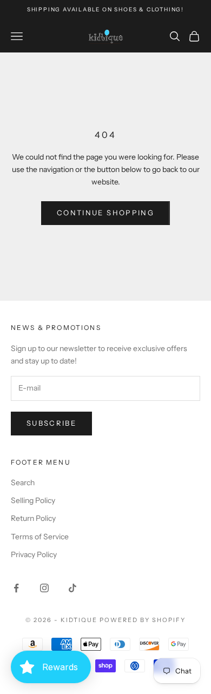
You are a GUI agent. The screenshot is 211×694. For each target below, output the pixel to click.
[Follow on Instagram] (44, 588)
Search (23, 482)
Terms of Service (40, 536)
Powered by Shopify (143, 620)
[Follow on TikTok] (72, 588)
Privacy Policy (34, 554)
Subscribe (51, 423)
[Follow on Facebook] (16, 588)
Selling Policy (33, 500)
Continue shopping (105, 212)
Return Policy (33, 518)
